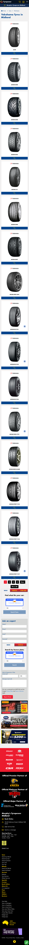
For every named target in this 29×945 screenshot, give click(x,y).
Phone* (4, 629)
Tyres (3, 855)
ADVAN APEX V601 (14, 294)
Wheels (4, 866)
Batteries (4, 874)
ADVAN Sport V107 (14, 574)
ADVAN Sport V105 (14, 539)
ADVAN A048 (14, 119)
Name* (4, 624)
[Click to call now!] (19, 2)
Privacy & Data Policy (10, 937)
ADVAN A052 (14, 154)
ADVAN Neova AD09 (14, 469)
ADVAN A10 (14, 189)
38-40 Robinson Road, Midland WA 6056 (15, 823)
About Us (5, 886)
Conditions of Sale (20, 937)
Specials (4, 880)
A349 (14, 49)
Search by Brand (6, 860)
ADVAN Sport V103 (14, 504)
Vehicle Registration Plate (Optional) (8, 673)
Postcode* (5, 639)
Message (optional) (7, 679)
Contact (4, 882)
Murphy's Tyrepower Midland (15, 5)
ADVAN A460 (14, 224)
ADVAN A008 (14, 84)
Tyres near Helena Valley (8, 909)
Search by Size (6, 859)
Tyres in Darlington (6, 903)
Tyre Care (4, 862)
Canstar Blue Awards (7, 913)
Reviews (4, 896)
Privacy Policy (9, 691)
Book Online (6, 884)
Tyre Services (5, 876)
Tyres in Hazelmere (6, 905)
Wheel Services (6, 878)
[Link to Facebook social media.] (14, 941)
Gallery (4, 894)
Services (4, 872)
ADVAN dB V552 (14, 364)
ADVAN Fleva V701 (14, 434)
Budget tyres (5, 915)
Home (4, 11)
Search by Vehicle (6, 857)
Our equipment (5, 888)
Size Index (4, 901)
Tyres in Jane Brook (7, 907)
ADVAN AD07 (14, 259)
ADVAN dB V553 (14, 399)
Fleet (3, 890)
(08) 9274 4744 (9, 827)
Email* (4, 634)
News (3, 892)
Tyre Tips (4, 864)
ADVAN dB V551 (14, 329)
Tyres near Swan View (7, 911)
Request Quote (7, 697)
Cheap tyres (5, 917)
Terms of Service (19, 691)
